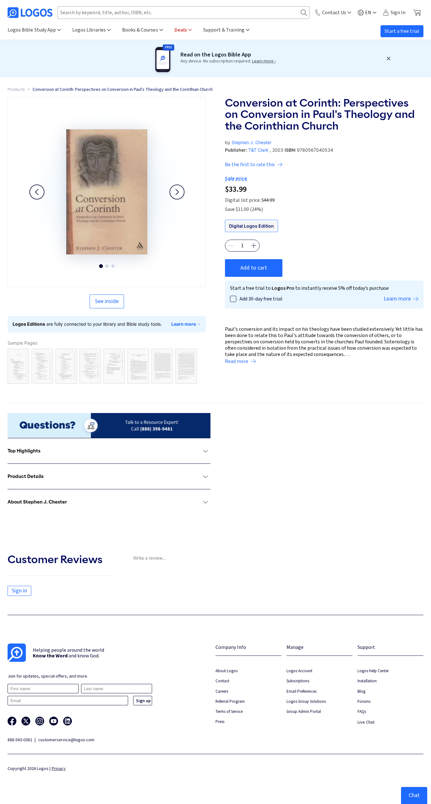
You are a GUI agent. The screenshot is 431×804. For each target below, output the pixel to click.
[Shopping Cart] (416, 12)
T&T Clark (258, 150)
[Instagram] (39, 721)
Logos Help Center (373, 670)
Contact (222, 681)
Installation (367, 681)
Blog (361, 691)
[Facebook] (12, 721)
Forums (363, 701)
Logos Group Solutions (306, 701)
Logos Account (299, 670)
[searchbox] (183, 12)
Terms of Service (229, 711)
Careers (222, 691)
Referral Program (230, 701)
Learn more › (264, 61)
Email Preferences (301, 691)
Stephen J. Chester (251, 142)
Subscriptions (297, 681)
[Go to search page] (304, 12)
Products (16, 89)
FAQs (361, 711)
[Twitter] (25, 721)
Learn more (183, 324)
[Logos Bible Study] (30, 12)
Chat (414, 795)
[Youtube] (53, 721)
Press (220, 721)
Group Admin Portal (303, 711)
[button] (36, 192)
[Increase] (254, 246)
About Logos (227, 670)
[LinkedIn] (67, 721)
